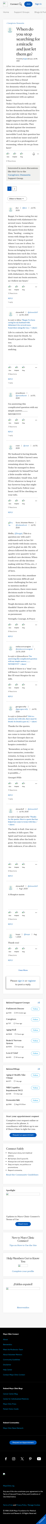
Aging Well (11, 1029)
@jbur (24, 208)
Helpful (14, 157)
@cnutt (26, 446)
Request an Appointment (23, 1442)
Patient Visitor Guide (11, 1409)
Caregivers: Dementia (15, 23)
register (32, 980)
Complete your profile (23, 1271)
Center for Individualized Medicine (16, 1399)
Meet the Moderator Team (13, 1350)
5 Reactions (12, 507)
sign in (21, 980)
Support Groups (21, 12)
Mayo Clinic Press (9, 1404)
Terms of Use (8, 1505)
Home (6, 12)
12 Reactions (12, 293)
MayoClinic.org (8, 1486)
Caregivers (11, 1019)
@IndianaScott (21, 525)
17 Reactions (11, 161)
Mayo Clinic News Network (13, 1428)
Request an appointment (23, 1135)
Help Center (7, 1370)
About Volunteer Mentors (12, 1355)
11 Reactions (12, 790)
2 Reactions (12, 955)
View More (23, 970)
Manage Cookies (34, 1505)
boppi (28, 59)
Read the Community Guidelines (22, 1174)
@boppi (18, 533)
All (38, 1002)
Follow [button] (35, 1009)
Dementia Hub (13, 1100)
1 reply (10, 302)
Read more (23, 1224)
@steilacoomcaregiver (24, 649)
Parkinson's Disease (15, 1008)
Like (8, 157)
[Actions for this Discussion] (38, 154)
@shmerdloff (33, 312)
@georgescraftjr (22, 709)
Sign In (38, 4)
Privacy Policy (21, 1505)
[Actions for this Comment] (36, 287)
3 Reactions (12, 427)
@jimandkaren (21, 396)
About (5, 1339)
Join (28, 4)
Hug (21, 157)
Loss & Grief (12, 1053)
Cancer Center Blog (10, 1394)
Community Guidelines (11, 1360)
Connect (14, 4)
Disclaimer (7, 1365)
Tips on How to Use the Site (23, 1245)
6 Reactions (12, 374)
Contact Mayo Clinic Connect (14, 1375)
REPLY (10, 298)
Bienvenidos (23, 1307)
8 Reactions (12, 631)
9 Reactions (12, 919)
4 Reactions (12, 691)
